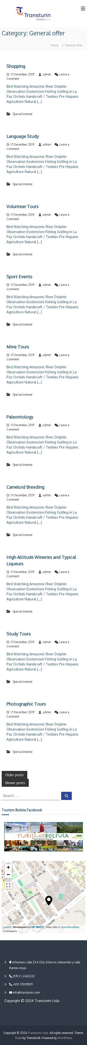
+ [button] (8, 867)
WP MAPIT (37, 927)
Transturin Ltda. (38, 1033)
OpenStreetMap (70, 927)
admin (47, 74)
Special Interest (22, 114)
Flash (18, 1038)
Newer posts (15, 783)
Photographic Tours (26, 704)
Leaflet (7, 927)
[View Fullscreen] (8, 885)
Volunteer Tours (23, 206)
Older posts (14, 775)
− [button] (8, 875)
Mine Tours (18, 346)
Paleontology (20, 416)
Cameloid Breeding (25, 487)
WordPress (65, 1038)
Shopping (16, 66)
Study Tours (19, 633)
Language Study (23, 136)
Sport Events (19, 276)
